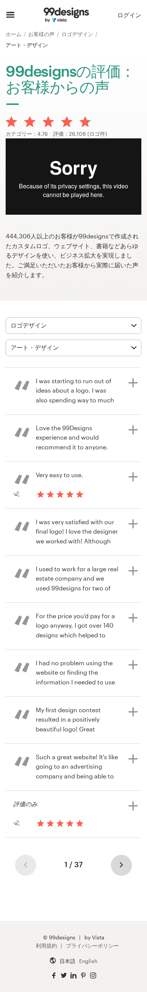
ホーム (14, 34)
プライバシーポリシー (92, 945)
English (88, 961)
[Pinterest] (83, 975)
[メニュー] (10, 15)
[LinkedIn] (73, 975)
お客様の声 (42, 34)
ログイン (129, 14)
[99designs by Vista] (66, 15)
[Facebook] (54, 975)
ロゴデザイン (78, 34)
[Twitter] (64, 975)
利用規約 (46, 945)
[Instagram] (93, 975)
